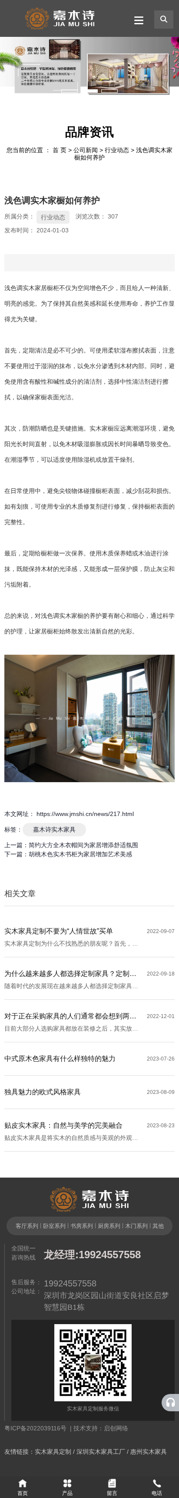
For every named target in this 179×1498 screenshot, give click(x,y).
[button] (69, 91)
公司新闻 (85, 150)
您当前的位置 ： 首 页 (37, 150)
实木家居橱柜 (41, 287)
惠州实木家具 (148, 1451)
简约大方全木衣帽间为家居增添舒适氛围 (83, 845)
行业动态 (117, 150)
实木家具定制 (53, 1451)
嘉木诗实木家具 (54, 829)
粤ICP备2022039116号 (37, 1428)
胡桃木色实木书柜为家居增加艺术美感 (80, 854)
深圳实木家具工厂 (100, 1451)
